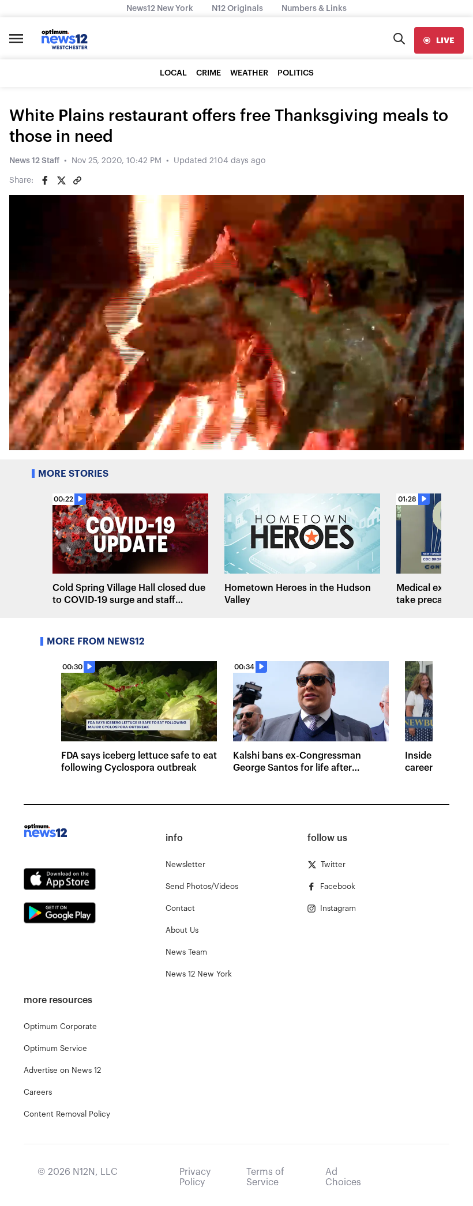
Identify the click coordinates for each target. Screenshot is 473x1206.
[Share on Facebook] (45, 180)
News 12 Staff (34, 161)
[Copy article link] (77, 180)
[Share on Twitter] (61, 180)
